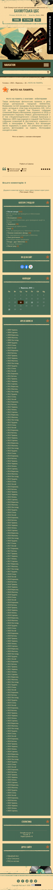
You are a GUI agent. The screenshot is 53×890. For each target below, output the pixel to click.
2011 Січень (11, 368)
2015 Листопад (12, 507)
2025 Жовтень (12, 787)
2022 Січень (11, 687)
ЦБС (26, 10)
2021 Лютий (11, 659)
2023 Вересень (12, 723)
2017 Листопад (12, 569)
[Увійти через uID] (22, 267)
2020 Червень (12, 641)
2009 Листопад (12, 340)
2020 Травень (12, 638)
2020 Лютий (11, 631)
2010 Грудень (12, 366)
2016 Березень (12, 518)
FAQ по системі (13, 861)
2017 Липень (12, 559)
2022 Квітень (12, 695)
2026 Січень (11, 793)
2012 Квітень (12, 404)
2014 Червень (12, 464)
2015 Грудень (12, 510)
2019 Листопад (12, 623)
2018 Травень (12, 584)
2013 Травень (12, 435)
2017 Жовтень (12, 566)
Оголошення (12, 218)
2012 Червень (12, 407)
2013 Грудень (12, 451)
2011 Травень (12, 379)
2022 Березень (12, 692)
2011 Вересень (12, 386)
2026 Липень (12, 808)
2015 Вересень (12, 502)
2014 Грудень (12, 479)
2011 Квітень (12, 376)
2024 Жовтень (12, 757)
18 (32, 302)
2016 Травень (12, 523)
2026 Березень (12, 798)
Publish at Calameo (27, 164)
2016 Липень (12, 528)
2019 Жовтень (12, 620)
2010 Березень (12, 350)
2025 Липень (12, 780)
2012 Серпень (12, 412)
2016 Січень (11, 512)
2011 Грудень (12, 394)
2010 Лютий (11, 348)
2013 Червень (12, 438)
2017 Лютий (11, 546)
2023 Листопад (12, 728)
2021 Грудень (12, 685)
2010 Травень (12, 356)
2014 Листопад (12, 476)
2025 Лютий (11, 767)
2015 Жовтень (12, 505)
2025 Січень (11, 764)
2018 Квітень (12, 582)
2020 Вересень (12, 649)
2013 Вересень (12, 443)
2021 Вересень (12, 677)
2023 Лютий (11, 705)
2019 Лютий (11, 600)
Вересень (19, 83)
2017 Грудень (12, 572)
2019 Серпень (12, 615)
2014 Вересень (12, 471)
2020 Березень (12, 633)
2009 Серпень (12, 332)
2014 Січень (11, 453)
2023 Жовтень (12, 726)
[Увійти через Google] (31, 267)
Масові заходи (15, 169)
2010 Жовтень (12, 361)
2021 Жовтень (12, 680)
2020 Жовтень (12, 651)
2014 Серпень (12, 469)
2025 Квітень (12, 772)
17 (26, 302)
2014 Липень (12, 466)
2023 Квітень (12, 710)
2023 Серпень (12, 721)
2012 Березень (12, 402)
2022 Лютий (11, 690)
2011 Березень (12, 374)
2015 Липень (12, 497)
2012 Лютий (11, 399)
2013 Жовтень (12, 446)
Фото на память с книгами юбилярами (26, 136)
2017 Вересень (12, 564)
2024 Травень (12, 744)
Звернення (11, 224)
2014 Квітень (12, 458)
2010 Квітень (12, 353)
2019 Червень (12, 610)
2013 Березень (12, 430)
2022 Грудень (12, 700)
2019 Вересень (12, 618)
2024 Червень (12, 746)
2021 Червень (12, 669)
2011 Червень (12, 381)
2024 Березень (12, 739)
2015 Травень (12, 492)
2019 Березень (12, 602)
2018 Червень (12, 587)
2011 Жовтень (12, 389)
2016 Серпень (12, 530)
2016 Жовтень (12, 536)
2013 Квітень (12, 433)
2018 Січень (11, 574)
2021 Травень (12, 667)
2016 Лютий (11, 515)
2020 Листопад (12, 654)
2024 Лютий (11, 736)
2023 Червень (12, 716)
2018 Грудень (12, 595)
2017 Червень (12, 556)
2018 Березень (12, 579)
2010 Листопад (12, 363)
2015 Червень (12, 494)
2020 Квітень (12, 636)
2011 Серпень (12, 384)
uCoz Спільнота (13, 859)
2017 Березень (12, 548)
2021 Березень (12, 662)
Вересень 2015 (26, 288)
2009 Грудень (12, 343)
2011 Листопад (12, 392)
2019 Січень (11, 597)
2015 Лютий (11, 484)
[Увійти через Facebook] (26, 267)
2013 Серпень (12, 440)
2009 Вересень (12, 335)
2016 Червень (12, 525)
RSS (42, 15)
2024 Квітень (12, 741)
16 (25, 83)
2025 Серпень (12, 782)
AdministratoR (14, 171)
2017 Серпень (12, 561)
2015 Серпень (12, 500)
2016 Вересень (12, 533)
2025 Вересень (12, 785)
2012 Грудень (12, 422)
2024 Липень (12, 749)
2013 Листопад (12, 448)
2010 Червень (12, 358)
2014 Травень (12, 461)
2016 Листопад (12, 538)
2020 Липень (12, 644)
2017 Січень (11, 543)
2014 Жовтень (12, 474)
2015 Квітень (12, 489)
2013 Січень (11, 425)
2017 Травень (12, 554)
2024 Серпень (12, 752)
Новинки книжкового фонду (17, 233)
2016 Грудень (12, 541)
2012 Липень (12, 410)
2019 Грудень (12, 626)
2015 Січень (11, 482)
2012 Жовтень (12, 417)
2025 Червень (12, 777)
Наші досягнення (13, 237)
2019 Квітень (12, 605)
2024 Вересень (12, 754)
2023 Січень (11, 703)
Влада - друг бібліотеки (16, 242)
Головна (16, 20)
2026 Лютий (11, 795)
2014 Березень (12, 456)
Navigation (9, 65)
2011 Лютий (11, 371)
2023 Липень (12, 718)
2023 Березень (12, 708)
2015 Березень (12, 487)
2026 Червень (12, 805)
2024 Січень (11, 734)
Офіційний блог (13, 856)
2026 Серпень (12, 811)
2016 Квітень (12, 520)
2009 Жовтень (12, 338)
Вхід (37, 20)
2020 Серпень (12, 646)
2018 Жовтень (12, 592)
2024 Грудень (12, 762)
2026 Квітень (12, 800)
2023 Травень (12, 713)
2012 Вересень (12, 415)
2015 (12, 83)
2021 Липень (12, 672)
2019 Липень (12, 613)
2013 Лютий (11, 428)
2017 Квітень (12, 551)
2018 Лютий (11, 577)
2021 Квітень (12, 664)
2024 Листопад (12, 759)
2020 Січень (11, 628)
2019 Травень (12, 608)
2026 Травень (12, 803)
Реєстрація (28, 20)
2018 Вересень (12, 590)
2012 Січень (11, 397)
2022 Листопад (12, 698)
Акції (9, 228)
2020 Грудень (12, 656)
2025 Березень (12, 770)
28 (9, 309)
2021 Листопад (12, 682)
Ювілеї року (11, 246)
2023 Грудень (12, 731)
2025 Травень (12, 775)
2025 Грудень (12, 790)
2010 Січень (11, 345)
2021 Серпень (12, 674)
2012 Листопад (12, 420)
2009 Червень (12, 330)
